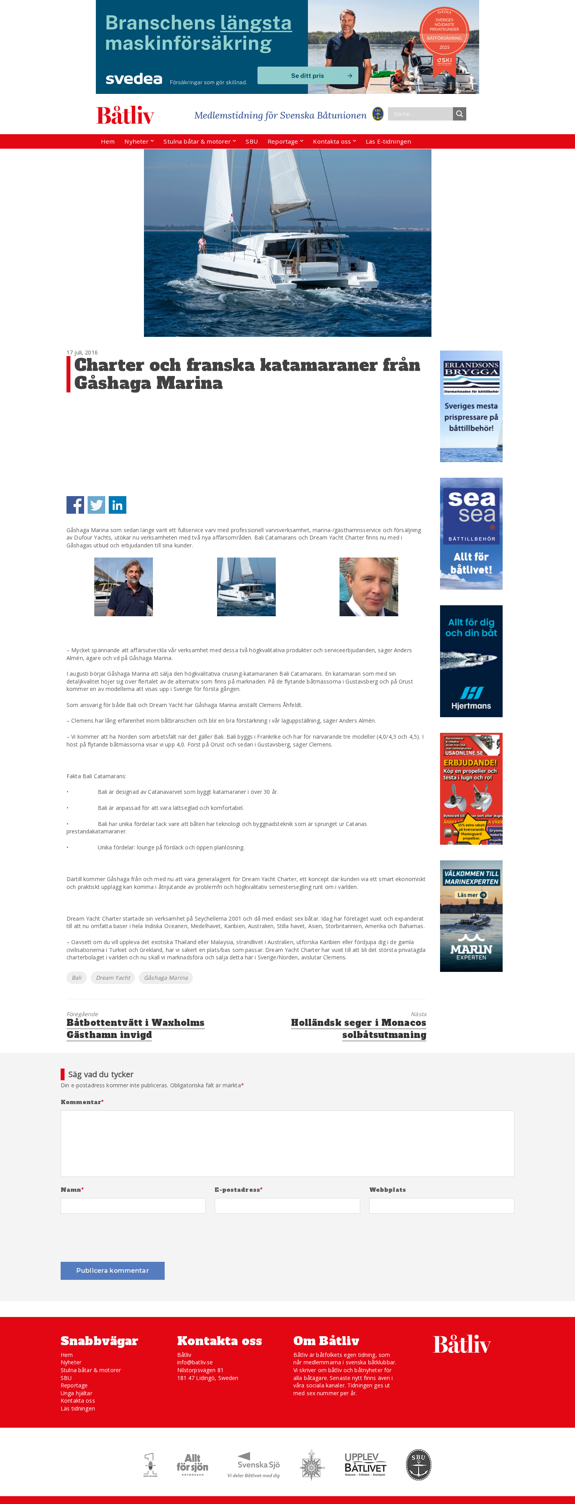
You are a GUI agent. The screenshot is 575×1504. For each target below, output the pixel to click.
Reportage (283, 141)
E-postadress (238, 1190)
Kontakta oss (332, 141)
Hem (108, 141)
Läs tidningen (78, 1408)
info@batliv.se (195, 1362)
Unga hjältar (76, 1393)
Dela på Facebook (75, 505)
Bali (77, 977)
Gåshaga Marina (166, 977)
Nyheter (136, 141)
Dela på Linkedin (117, 505)
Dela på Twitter (96, 505)
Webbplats (387, 1190)
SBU (251, 141)
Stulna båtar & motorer (197, 141)
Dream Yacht (113, 977)
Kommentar (82, 1102)
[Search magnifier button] (459, 114)
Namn (72, 1190)
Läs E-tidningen (388, 141)
